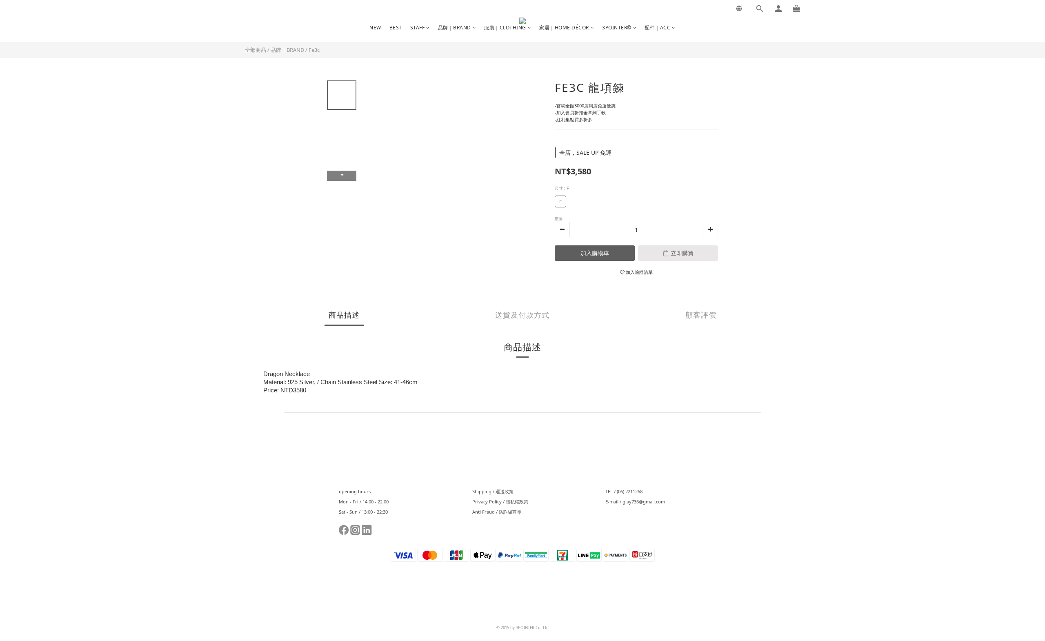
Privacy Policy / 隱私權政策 (500, 502)
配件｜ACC (657, 27)
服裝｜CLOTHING (505, 27)
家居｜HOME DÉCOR (564, 27)
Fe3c (314, 49)
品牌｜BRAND (454, 27)
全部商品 (255, 49)
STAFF (417, 27)
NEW (375, 27)
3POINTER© (616, 27)
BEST (395, 27)
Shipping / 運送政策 (493, 491)
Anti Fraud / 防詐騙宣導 (496, 512)
